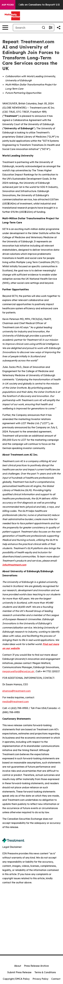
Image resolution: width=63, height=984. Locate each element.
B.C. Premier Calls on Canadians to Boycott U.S (31, 4)
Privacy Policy (40, 978)
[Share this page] (59, 27)
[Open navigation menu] (5, 27)
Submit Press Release (19, 972)
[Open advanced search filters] (50, 27)
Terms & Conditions (45, 972)
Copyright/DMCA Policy (16, 978)
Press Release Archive (36, 965)
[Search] (43, 27)
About (17, 965)
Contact (55, 978)
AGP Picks (8, 4)
